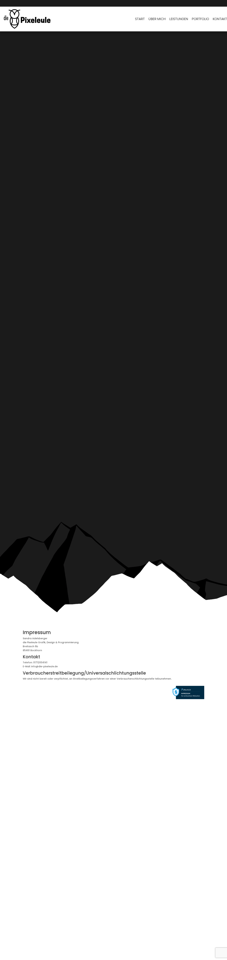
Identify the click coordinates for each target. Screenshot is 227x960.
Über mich (157, 19)
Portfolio (200, 19)
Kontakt (220, 19)
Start (140, 19)
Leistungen (178, 19)
